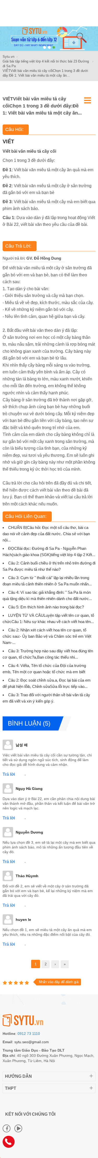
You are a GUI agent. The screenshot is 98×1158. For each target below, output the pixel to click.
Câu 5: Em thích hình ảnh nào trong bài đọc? (46, 607)
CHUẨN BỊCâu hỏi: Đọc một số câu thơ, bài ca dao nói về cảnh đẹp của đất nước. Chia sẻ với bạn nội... (46, 533)
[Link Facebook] (6, 1128)
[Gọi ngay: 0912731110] (10, 1143)
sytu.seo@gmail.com (31, 1042)
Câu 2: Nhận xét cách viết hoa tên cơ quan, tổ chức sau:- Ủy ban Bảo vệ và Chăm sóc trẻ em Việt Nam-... (47, 636)
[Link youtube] (18, 1128)
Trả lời (9, 774)
